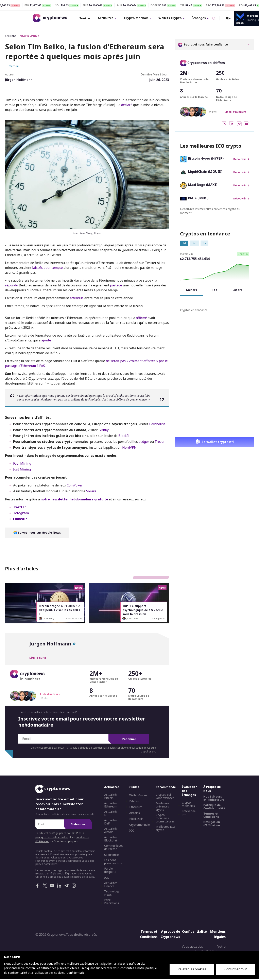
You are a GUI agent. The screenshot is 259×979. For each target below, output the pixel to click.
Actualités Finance (110, 884)
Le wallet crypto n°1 (218, 442)
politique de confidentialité (93, 747)
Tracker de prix (189, 812)
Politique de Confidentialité (214, 806)
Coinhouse (157, 424)
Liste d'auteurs (235, 112)
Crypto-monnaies (188, 804)
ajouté (46, 340)
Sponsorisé (111, 854)
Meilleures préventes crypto (162, 806)
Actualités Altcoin (110, 830)
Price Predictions (111, 901)
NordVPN (129, 447)
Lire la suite (38, 658)
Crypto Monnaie (136, 18)
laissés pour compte (47, 267)
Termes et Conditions (211, 815)
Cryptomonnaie (139, 824)
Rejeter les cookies (192, 969)
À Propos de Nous (212, 789)
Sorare (91, 491)
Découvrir (239, 159)
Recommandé (166, 787)
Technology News (111, 893)
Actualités (105, 18)
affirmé (141, 318)
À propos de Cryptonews (170, 934)
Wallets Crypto (170, 18)
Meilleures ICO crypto (165, 828)
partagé (116, 285)
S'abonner (129, 739)
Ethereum (135, 807)
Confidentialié (76, 973)
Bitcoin (134, 801)
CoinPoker (75, 485)
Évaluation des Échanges (189, 791)
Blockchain (136, 818)
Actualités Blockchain (111, 839)
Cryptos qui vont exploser (165, 796)
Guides (134, 787)
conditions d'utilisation (129, 747)
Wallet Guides (138, 795)
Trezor (160, 441)
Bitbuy (104, 430)
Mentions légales (218, 934)
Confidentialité (193, 931)
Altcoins (134, 813)
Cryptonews (10, 35)
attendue (77, 298)
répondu (11, 285)
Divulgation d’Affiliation (211, 823)
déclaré (126, 105)
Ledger (144, 441)
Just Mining (22, 469)
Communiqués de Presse (113, 847)
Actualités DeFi (110, 822)
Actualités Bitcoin (110, 796)
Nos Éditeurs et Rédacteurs (213, 798)
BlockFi (123, 435)
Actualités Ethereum (29, 35)
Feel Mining (22, 463)
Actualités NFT (110, 813)
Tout (83, 18)
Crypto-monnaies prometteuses (165, 818)
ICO (106, 877)
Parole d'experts (110, 870)
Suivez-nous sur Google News (39, 532)
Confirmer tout (235, 969)
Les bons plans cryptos (113, 861)
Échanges (199, 18)
